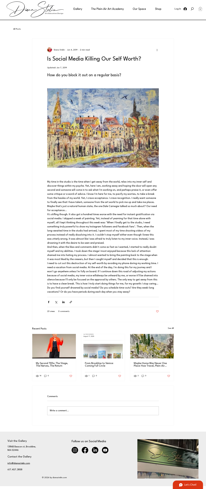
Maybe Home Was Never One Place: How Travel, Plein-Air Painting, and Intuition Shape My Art (150, 364)
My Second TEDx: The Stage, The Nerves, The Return (52, 364)
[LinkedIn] (95, 450)
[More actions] (157, 50)
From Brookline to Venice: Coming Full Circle (99, 364)
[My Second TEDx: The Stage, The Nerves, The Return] (54, 346)
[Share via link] (70, 302)
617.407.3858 (15, 469)
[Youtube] (105, 450)
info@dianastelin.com (19, 463)
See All (171, 328)
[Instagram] (75, 450)
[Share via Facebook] (48, 302)
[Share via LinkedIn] (63, 302)
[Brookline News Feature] (103, 346)
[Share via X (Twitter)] (56, 302)
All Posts (17, 29)
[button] (75, 9)
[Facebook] (85, 450)
